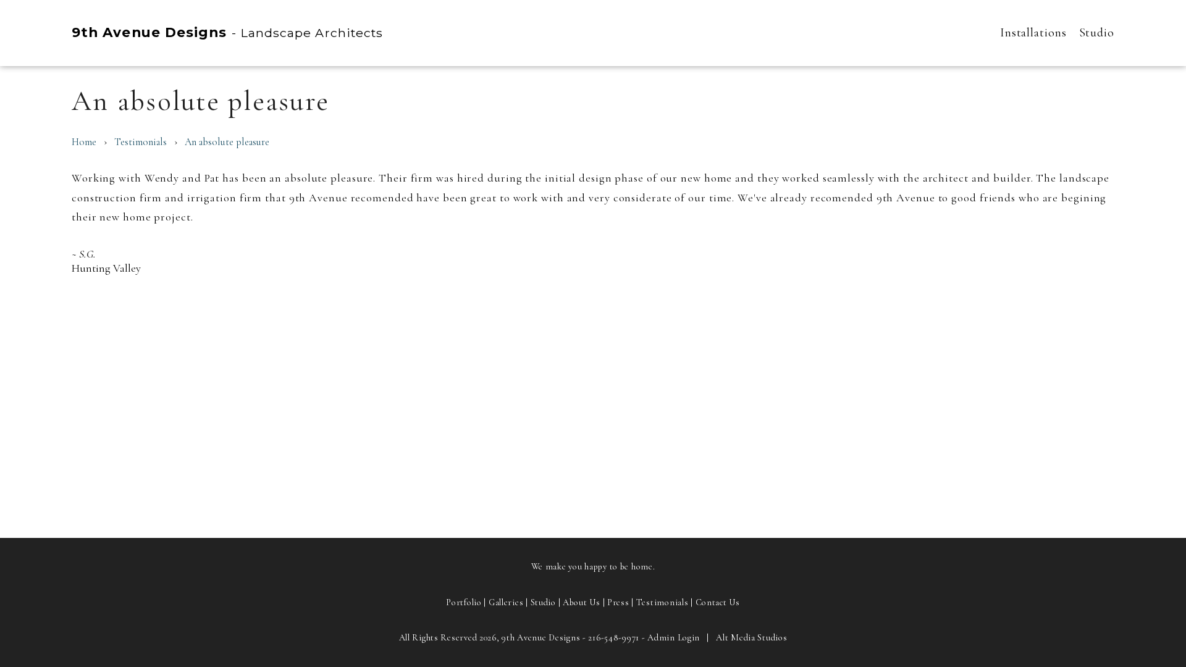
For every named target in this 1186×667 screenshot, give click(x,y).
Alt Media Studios (751, 637)
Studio (1096, 32)
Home (84, 142)
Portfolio (463, 602)
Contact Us (718, 602)
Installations (1033, 32)
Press (618, 602)
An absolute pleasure (227, 142)
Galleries (506, 602)
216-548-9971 (613, 637)
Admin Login (673, 637)
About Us (581, 602)
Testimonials (140, 142)
